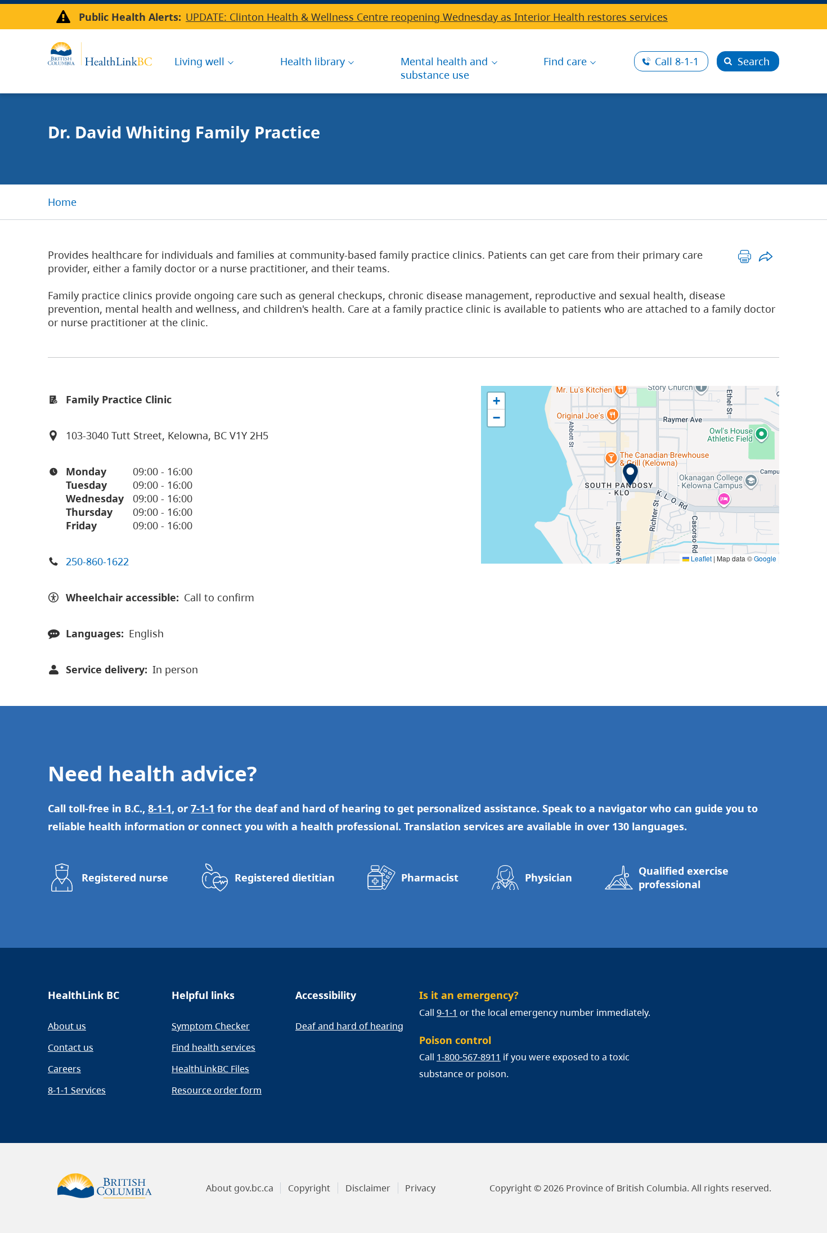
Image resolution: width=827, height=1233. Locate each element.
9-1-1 (447, 1012)
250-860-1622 (97, 561)
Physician (548, 877)
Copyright (309, 1188)
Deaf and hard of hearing (349, 1026)
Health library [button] (312, 61)
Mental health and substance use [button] (444, 68)
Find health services (213, 1047)
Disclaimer (367, 1188)
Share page (765, 256)
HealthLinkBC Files (210, 1069)
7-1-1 (202, 808)
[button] (630, 475)
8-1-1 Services (77, 1090)
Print (744, 256)
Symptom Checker (211, 1026)
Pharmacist (430, 877)
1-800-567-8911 (469, 1057)
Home (62, 202)
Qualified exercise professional (684, 877)
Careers (64, 1069)
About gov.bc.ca (239, 1188)
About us (67, 1026)
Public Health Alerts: (130, 17)
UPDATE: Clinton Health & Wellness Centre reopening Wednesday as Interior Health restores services (427, 17)
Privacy (420, 1188)
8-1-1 (677, 61)
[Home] (100, 52)
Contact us (70, 1047)
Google (765, 558)
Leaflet (700, 558)
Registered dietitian (285, 877)
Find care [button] (565, 61)
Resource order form (217, 1090)
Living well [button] (199, 61)
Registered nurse (125, 877)
